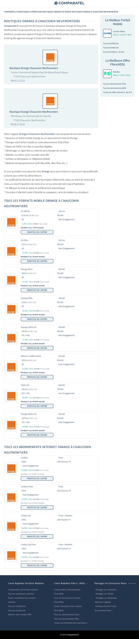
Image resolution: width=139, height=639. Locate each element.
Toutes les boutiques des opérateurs (70, 623)
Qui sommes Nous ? (104, 610)
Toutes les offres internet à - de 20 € (117, 92)
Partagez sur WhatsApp (106, 598)
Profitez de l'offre (37, 232)
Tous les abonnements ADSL (114, 88)
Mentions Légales (103, 602)
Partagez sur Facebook (106, 589)
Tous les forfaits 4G (111, 47)
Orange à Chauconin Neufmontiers (37, 134)
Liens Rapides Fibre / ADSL (69, 583)
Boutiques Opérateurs (30, 11)
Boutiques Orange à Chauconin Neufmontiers (95, 11)
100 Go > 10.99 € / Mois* (122, 34)
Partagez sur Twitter (105, 593)
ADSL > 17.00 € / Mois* (122, 75)
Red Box (116, 72)
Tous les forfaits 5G (111, 43)
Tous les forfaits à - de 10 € (113, 52)
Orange (45, 171)
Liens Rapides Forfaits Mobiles (26, 583)
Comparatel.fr (11, 11)
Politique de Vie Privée (106, 606)
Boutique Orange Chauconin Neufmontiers (34, 68)
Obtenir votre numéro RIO (19, 614)
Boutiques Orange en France (57, 11)
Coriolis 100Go (119, 31)
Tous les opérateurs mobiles (21, 593)
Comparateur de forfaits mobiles (23, 589)
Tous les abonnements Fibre (114, 84)
